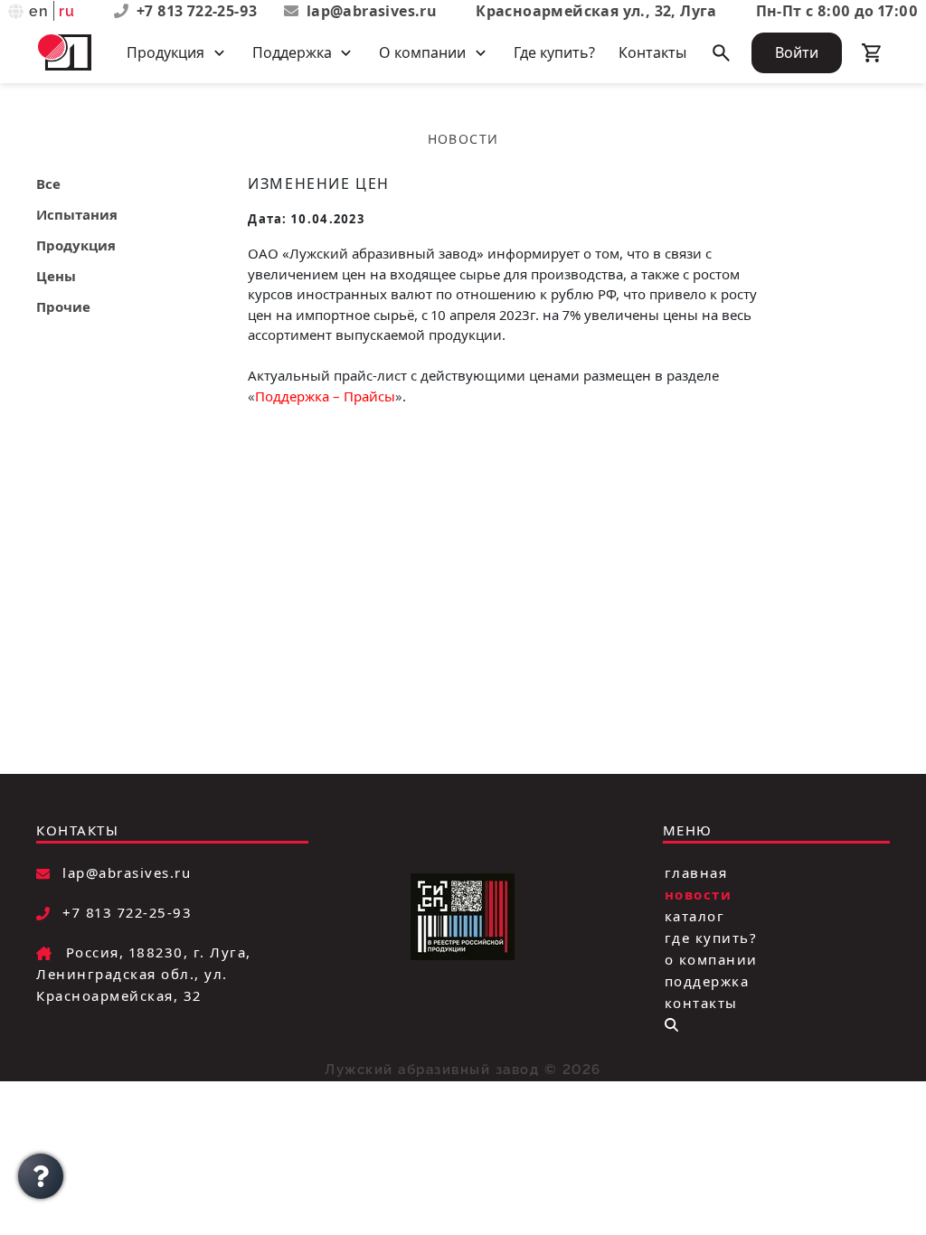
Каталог (695, 916)
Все (48, 183)
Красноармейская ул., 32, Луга (596, 11)
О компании (711, 959)
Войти (796, 52)
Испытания (77, 214)
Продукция (76, 245)
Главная (696, 872)
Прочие (63, 306)
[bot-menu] (671, 1023)
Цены (56, 276)
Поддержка (707, 981)
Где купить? (554, 52)
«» (325, 396)
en (39, 11)
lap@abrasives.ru (372, 11)
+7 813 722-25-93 (199, 11)
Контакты (652, 52)
